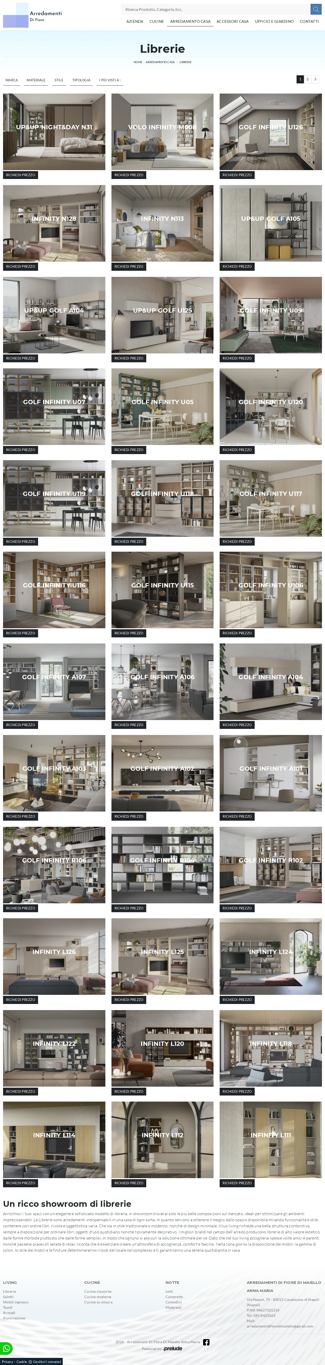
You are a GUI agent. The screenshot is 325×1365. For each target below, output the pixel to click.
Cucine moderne (97, 1297)
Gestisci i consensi (47, 1362)
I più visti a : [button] (110, 80)
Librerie (185, 62)
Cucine (157, 21)
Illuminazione (14, 1318)
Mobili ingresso (15, 1302)
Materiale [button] (36, 80)
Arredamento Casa (190, 21)
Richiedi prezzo (20, 175)
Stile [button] (59, 80)
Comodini (174, 1302)
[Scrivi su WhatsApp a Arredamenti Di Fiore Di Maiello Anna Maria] (6, 1348)
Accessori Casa (233, 21)
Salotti (8, 1297)
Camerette (174, 1297)
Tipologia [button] (81, 80)
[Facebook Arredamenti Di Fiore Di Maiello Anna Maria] (206, 1342)
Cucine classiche (97, 1291)
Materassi (174, 1307)
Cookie (22, 1362)
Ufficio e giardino (274, 21)
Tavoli (8, 1307)
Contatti (309, 21)
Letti (169, 1291)
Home (138, 62)
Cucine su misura (98, 1302)
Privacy (7, 1362)
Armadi (9, 1312)
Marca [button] (12, 80)
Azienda (134, 21)
